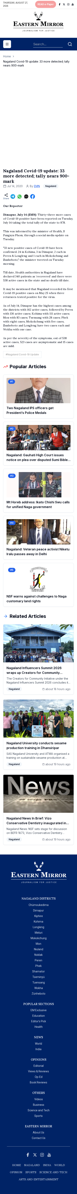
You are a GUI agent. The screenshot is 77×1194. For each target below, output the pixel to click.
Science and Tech (39, 1110)
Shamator (38, 971)
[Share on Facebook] (32, 196)
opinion (16, 1172)
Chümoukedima (39, 905)
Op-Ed (38, 1076)
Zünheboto (38, 993)
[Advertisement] (38, 121)
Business (38, 1104)
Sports (38, 1115)
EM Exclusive (39, 1010)
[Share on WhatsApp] (19, 196)
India (38, 1049)
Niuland (38, 949)
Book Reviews (38, 1082)
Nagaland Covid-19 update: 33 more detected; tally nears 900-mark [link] (36, 63)
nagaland (32, 1165)
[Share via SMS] (26, 196)
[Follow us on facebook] (59, 4)
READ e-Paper (46, 4)
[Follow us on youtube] (72, 4)
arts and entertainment (38, 1179)
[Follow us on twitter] (64, 4)
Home (7, 56)
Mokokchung (39, 938)
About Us (38, 1132)
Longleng (38, 927)
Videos (38, 1099)
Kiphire (38, 916)
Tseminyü (38, 977)
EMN (37, 186)
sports (30, 1172)
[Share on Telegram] (12, 196)
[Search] (70, 44)
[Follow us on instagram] (68, 4)
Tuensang (38, 982)
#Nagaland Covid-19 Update (22, 354)
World (38, 1043)
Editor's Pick (38, 1021)
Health (39, 1026)
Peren (38, 960)
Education (38, 1015)
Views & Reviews (38, 1071)
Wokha (38, 988)
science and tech (53, 1172)
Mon (38, 943)
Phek (38, 965)
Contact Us (38, 1138)
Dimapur (38, 910)
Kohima (38, 921)
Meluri (38, 932)
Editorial (39, 1065)
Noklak (38, 954)
